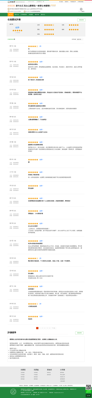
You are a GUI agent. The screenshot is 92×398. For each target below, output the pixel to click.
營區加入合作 (49, 385)
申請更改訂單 (73, 1)
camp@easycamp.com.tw (59, 392)
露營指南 (62, 372)
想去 (83, 11)
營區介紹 (17, 14)
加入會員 (61, 1)
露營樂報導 (62, 379)
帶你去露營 (62, 374)
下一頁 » (53, 328)
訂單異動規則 (24, 14)
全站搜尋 (39, 1)
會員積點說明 (43, 385)
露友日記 (43, 14)
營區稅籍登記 (70, 385)
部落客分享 (62, 376)
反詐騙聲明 (31, 385)
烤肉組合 (49, 372)
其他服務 (31, 14)
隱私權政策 (26, 385)
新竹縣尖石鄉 (11, 5)
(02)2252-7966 (28, 392)
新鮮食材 (49, 374)
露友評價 (37, 14)
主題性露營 (62, 381)
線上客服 (65, 385)
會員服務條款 (36, 385)
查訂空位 (11, 14)
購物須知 (21, 385)
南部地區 (23, 376)
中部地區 (23, 374)
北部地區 (23, 372)
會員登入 (66, 1)
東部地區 (23, 379)
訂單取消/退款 (80, 1)
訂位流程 (60, 385)
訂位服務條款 (55, 385)
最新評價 (79, 39)
